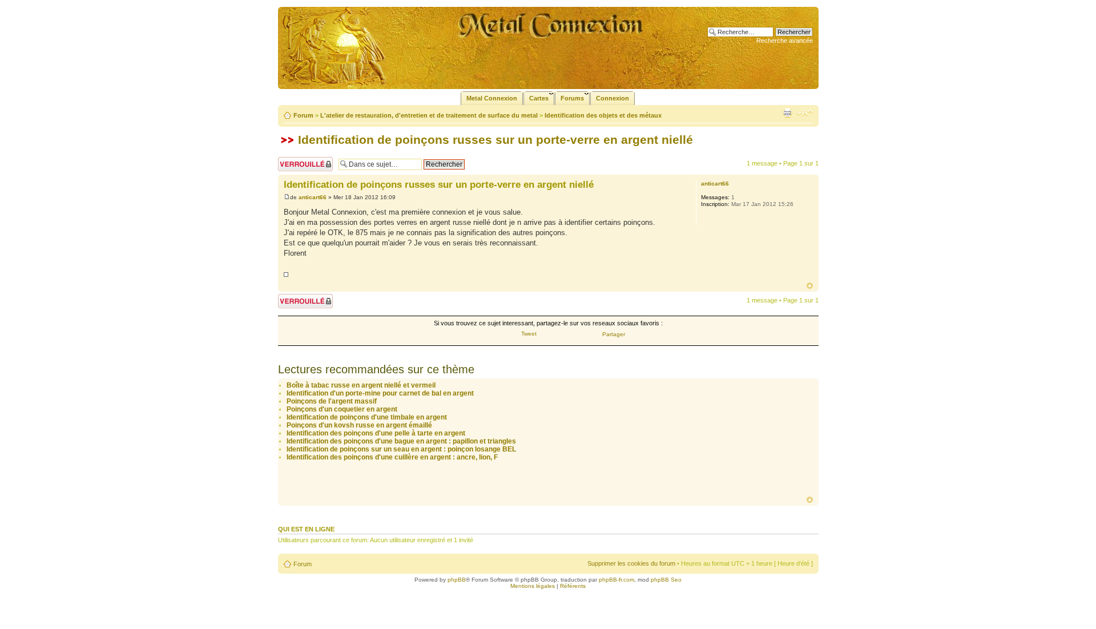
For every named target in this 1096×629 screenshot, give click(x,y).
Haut (810, 286)
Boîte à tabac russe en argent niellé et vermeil (361, 385)
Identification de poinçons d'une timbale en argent (367, 417)
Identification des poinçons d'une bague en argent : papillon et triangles (401, 441)
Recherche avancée (784, 40)
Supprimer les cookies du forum (631, 563)
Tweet (529, 333)
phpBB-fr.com (616, 579)
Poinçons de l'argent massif (332, 401)
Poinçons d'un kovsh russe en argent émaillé (359, 425)
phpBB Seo (666, 579)
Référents (573, 586)
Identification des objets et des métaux (603, 115)
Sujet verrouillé (298, 160)
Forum (303, 115)
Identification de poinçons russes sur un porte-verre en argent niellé (495, 139)
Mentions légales (532, 586)
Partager (613, 334)
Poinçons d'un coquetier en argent (342, 409)
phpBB (457, 579)
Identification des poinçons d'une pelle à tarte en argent (376, 433)
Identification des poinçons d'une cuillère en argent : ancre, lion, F (392, 457)
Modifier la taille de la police (804, 113)
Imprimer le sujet (787, 113)
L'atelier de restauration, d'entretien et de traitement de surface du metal (429, 115)
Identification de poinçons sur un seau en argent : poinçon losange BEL (401, 449)
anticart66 (313, 197)
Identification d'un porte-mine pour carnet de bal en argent (380, 393)
